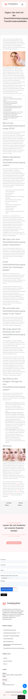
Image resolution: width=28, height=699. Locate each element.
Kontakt (17, 483)
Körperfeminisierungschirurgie (9, 630)
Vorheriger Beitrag (8, 503)
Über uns (5, 663)
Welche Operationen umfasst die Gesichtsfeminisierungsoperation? (10, 102)
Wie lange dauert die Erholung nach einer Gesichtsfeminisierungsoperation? (12, 114)
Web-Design (7, 694)
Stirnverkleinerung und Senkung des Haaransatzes (13, 648)
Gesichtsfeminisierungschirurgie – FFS (11, 632)
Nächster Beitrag (20, 503)
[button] (22, 4)
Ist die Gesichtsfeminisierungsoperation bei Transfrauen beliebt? (12, 108)
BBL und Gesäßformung (8, 641)
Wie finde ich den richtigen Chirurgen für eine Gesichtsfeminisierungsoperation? (12, 117)
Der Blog (5, 658)
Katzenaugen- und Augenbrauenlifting (11, 635)
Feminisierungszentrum (18, 692)
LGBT (9, 494)
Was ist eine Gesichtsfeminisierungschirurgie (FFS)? (12, 99)
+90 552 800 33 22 (6, 678)
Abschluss (5, 119)
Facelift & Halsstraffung (8, 638)
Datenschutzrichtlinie (7, 661)
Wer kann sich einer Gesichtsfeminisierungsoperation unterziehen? (13, 105)
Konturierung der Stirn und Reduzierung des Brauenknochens (12, 645)
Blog (17, 489)
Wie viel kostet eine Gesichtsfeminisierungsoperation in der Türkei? (13, 111)
